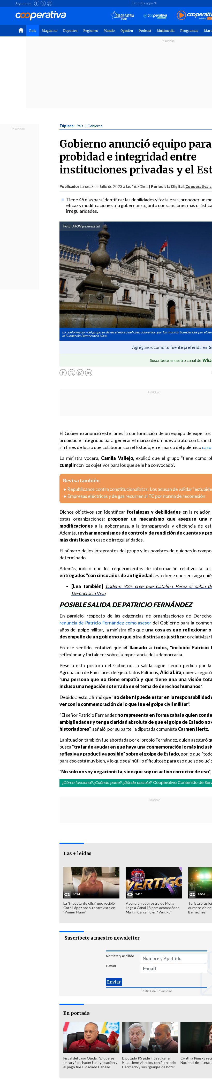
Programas (189, 31)
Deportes (70, 31)
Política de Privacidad (156, 991)
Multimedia (166, 31)
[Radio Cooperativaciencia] (155, 15)
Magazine (49, 31)
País (32, 31)
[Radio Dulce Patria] (122, 15)
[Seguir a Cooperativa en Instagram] (49, 3)
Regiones (90, 31)
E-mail (111, 966)
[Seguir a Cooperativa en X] (43, 3)
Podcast (145, 31)
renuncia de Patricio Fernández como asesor (105, 623)
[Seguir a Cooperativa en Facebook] (36, 3)
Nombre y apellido (120, 956)
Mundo (109, 31)
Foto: (67, 226)
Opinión (126, 31)
